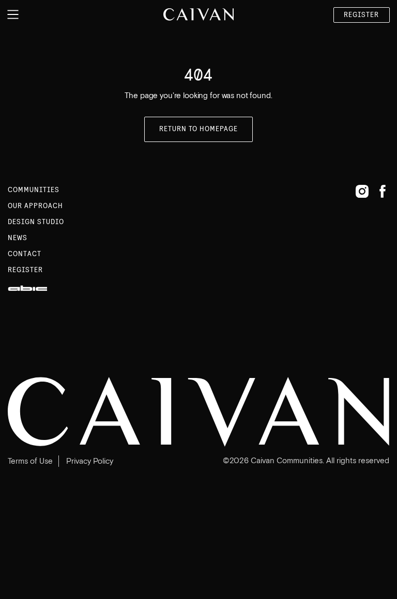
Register (361, 15)
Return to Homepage (198, 128)
